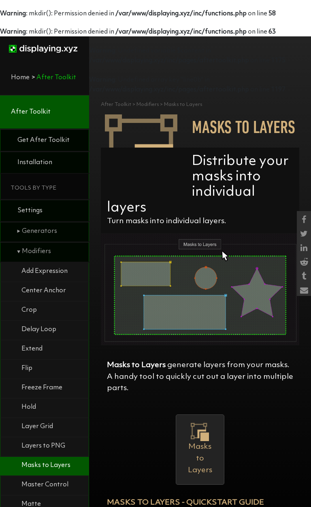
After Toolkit (31, 112)
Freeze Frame (41, 387)
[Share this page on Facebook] (304, 218)
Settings (30, 210)
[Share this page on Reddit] (304, 261)
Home (20, 77)
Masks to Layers (45, 465)
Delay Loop (38, 329)
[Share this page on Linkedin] (304, 246)
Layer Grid (37, 426)
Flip (26, 368)
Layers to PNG (43, 446)
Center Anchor (43, 290)
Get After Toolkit (43, 140)
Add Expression (44, 271)
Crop (29, 310)
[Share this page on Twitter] (304, 232)
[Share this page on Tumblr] (304, 275)
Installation (34, 162)
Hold (28, 407)
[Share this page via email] (304, 289)
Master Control (44, 485)
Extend (32, 349)
